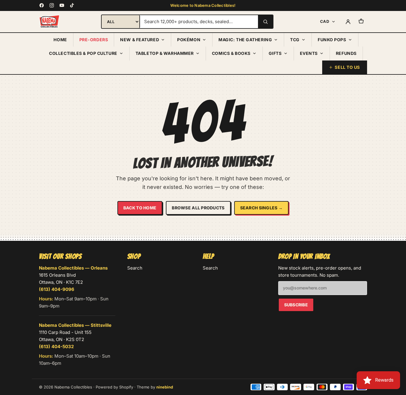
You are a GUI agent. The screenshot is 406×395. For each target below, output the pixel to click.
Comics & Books (231, 53)
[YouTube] (61, 5)
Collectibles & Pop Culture (83, 53)
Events (309, 53)
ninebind (164, 387)
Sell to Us (347, 67)
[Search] (265, 21)
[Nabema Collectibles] (49, 22)
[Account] (348, 22)
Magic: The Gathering (245, 39)
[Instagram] (51, 5)
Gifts (275, 53)
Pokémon (188, 39)
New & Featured (139, 39)
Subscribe (296, 304)
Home (60, 39)
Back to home (139, 207)
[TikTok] (72, 5)
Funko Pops (332, 39)
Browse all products (198, 207)
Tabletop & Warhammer (165, 53)
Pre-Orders (93, 39)
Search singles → (261, 207)
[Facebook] (41, 5)
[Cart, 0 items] (361, 22)
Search (134, 268)
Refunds (346, 53)
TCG (295, 39)
